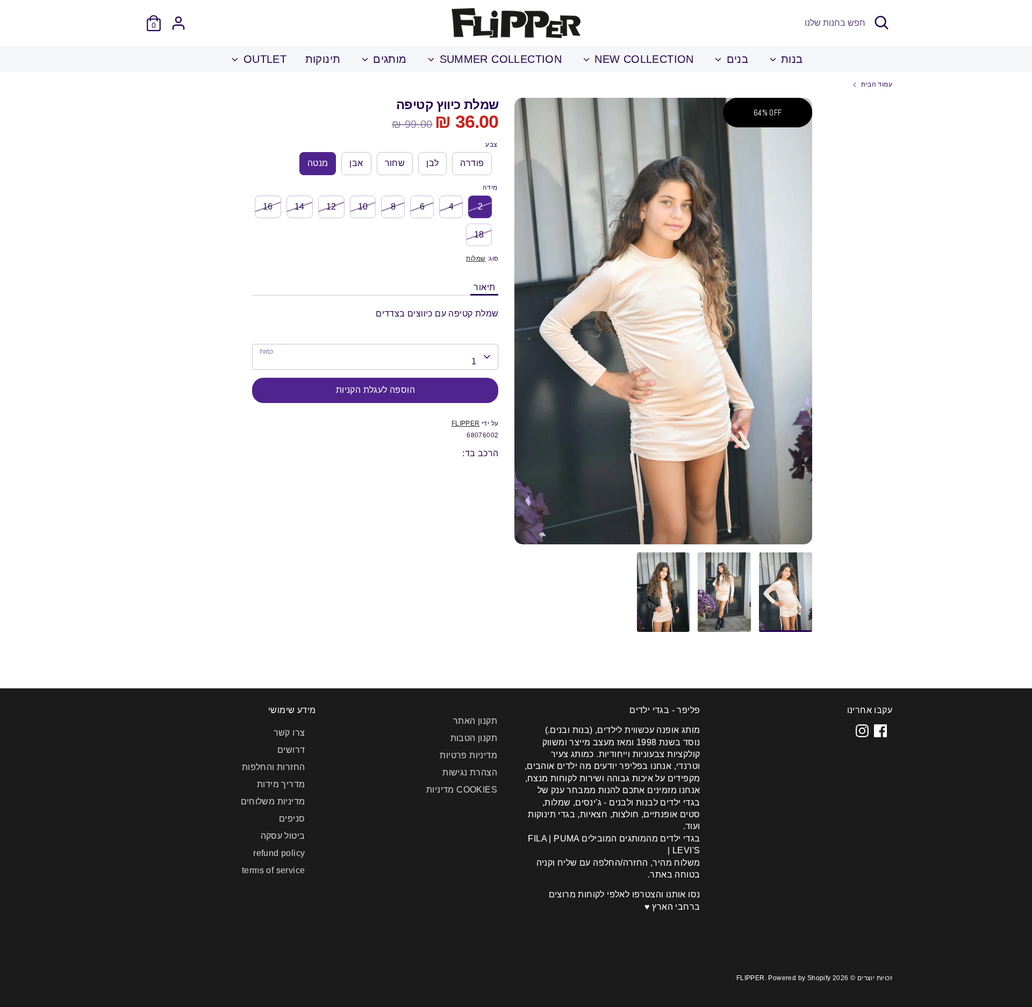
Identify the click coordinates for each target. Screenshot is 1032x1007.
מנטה (317, 163)
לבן (432, 163)
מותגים (388, 59)
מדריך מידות (281, 784)
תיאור (484, 287)
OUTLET (263, 59)
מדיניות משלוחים (273, 801)
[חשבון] (178, 23)
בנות (790, 59)
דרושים (291, 749)
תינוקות (323, 59)
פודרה (472, 163)
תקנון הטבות (473, 738)
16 (268, 206)
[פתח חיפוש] (881, 22)
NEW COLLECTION (642, 59)
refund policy (279, 853)
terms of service (273, 870)
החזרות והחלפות (273, 767)
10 (363, 206)
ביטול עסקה (283, 835)
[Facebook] (880, 730)
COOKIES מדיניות (461, 789)
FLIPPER (466, 423)
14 (300, 206)
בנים (735, 59)
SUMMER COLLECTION (499, 59)
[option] (663, 325)
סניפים (292, 818)
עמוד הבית (876, 84)
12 (331, 206)
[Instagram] (862, 730)
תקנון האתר (475, 720)
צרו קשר (289, 732)
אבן (356, 163)
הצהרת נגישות (469, 772)
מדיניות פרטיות (468, 755)
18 (479, 234)
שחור (395, 163)
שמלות (475, 258)
